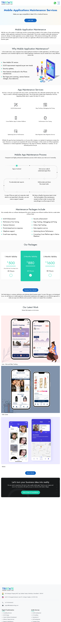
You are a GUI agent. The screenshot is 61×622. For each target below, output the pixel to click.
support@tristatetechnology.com (11, 605)
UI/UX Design (6, 615)
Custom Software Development (10, 617)
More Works (30, 473)
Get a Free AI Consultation (30, 492)
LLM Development (36, 619)
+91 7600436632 (9, 602)
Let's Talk (30, 20)
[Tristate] (7, 3)
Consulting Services (7, 613)
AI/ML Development (36, 613)
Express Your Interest (30, 290)
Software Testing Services (8, 619)
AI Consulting (35, 615)
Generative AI (35, 617)
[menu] (58, 3)
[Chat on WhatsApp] (55, 3)
